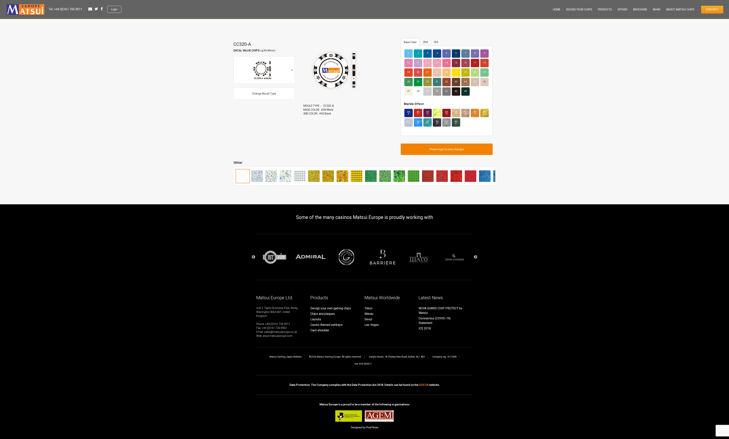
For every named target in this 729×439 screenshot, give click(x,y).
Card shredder (319, 330)
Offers (622, 9)
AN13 (427, 113)
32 (446, 81)
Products (605, 9)
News (656, 9)
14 (446, 62)
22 (437, 72)
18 (484, 62)
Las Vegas (371, 325)
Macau (368, 314)
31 (437, 81)
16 (465, 62)
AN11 (418, 113)
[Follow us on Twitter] (96, 9)
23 (446, 72)
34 (465, 81)
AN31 (427, 122)
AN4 (408, 113)
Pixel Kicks (372, 427)
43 (465, 91)
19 (408, 72)
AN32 (437, 122)
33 (456, 81)
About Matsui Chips (680, 9)
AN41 (456, 122)
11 (418, 62)
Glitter (238, 162)
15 (456, 62)
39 (427, 91)
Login (114, 9)
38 (418, 91)
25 (465, 72)
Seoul (368, 319)
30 (427, 81)
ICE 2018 (425, 328)
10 (408, 62)
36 (484, 81)
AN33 (446, 122)
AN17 (456, 113)
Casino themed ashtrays (326, 325)
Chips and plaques (322, 314)
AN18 (465, 113)
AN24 (484, 113)
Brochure (640, 9)
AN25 (408, 122)
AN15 (446, 113)
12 (427, 62)
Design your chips (579, 9)
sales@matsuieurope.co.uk (280, 331)
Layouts (315, 319)
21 (427, 72)
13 (437, 62)
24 (456, 72)
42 (456, 91)
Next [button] (475, 257)
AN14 (437, 113)
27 (484, 72)
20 (418, 72)
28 (408, 81)
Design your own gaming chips (330, 308)
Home (556, 9)
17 (475, 62)
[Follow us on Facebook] (102, 9)
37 (408, 91)
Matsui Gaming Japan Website (286, 356)
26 (475, 72)
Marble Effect (414, 104)
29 (418, 81)
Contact (712, 9)
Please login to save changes (446, 149)
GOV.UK (424, 384)
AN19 (475, 113)
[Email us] (90, 9)
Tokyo (368, 308)
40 (437, 91)
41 (446, 91)
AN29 (418, 122)
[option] (274, 257)
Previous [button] (253, 257)
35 (475, 81)
